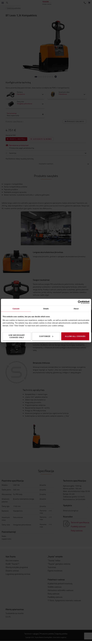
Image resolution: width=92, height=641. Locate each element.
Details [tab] (46, 308)
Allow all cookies (75, 336)
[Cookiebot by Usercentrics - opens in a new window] (79, 302)
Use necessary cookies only (17, 336)
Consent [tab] (16, 308)
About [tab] (76, 308)
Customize (44, 336)
